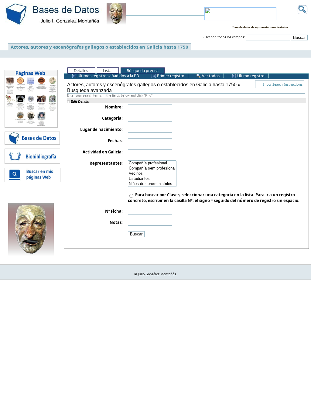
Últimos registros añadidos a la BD (108, 75)
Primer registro (170, 75)
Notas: (116, 222)
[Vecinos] (152, 173)
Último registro (250, 75)
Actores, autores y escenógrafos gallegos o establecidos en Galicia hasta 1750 (99, 47)
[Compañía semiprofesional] (152, 168)
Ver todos (210, 75)
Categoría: (112, 118)
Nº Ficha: (114, 211)
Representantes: (106, 163)
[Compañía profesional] (152, 163)
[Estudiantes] (152, 178)
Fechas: (115, 140)
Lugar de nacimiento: (101, 129)
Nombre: (114, 107)
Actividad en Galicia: (103, 152)
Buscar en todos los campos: (223, 37)
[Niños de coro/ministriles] (152, 184)
